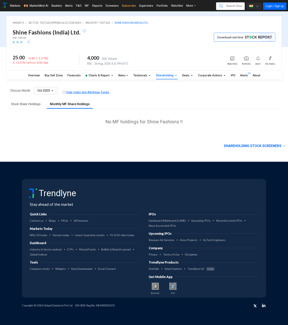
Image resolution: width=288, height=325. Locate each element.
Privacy (153, 254)
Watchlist (177, 5)
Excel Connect (107, 268)
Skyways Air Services (161, 240)
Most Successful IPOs (162, 225)
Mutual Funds (87, 249)
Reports (97, 5)
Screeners (112, 5)
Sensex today (61, 235)
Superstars (146, 5)
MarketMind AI (38, 5)
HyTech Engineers (214, 240)
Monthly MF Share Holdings (70, 104)
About (256, 75)
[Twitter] (255, 306)
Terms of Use (171, 254)
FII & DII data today (122, 235)
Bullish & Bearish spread (116, 249)
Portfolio (162, 5)
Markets (15, 5)
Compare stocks (40, 268)
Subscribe (129, 5)
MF (87, 5)
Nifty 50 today (38, 235)
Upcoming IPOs (201, 220)
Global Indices (38, 254)
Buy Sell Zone (54, 75)
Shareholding (165, 75)
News (122, 75)
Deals (186, 75)
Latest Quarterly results (90, 235)
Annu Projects (188, 240)
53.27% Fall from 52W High (32, 62)
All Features (81, 220)
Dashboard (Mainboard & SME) (167, 220)
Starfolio (154, 268)
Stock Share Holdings (26, 104)
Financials (74, 75)
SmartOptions (173, 268)
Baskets (56, 5)
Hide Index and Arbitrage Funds (87, 92)
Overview (34, 75)
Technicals (140, 75)
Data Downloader (82, 268)
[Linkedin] (263, 305)
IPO (233, 75)
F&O (79, 5)
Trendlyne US (200, 268)
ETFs (70, 249)
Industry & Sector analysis (46, 249)
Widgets (60, 268)
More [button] (190, 5)
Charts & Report (99, 75)
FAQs (64, 220)
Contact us (36, 220)
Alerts (69, 5)
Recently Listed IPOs (229, 220)
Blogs (52, 220)
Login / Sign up (275, 6)
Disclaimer (191, 254)
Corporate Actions (210, 75)
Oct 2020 (44, 90)
